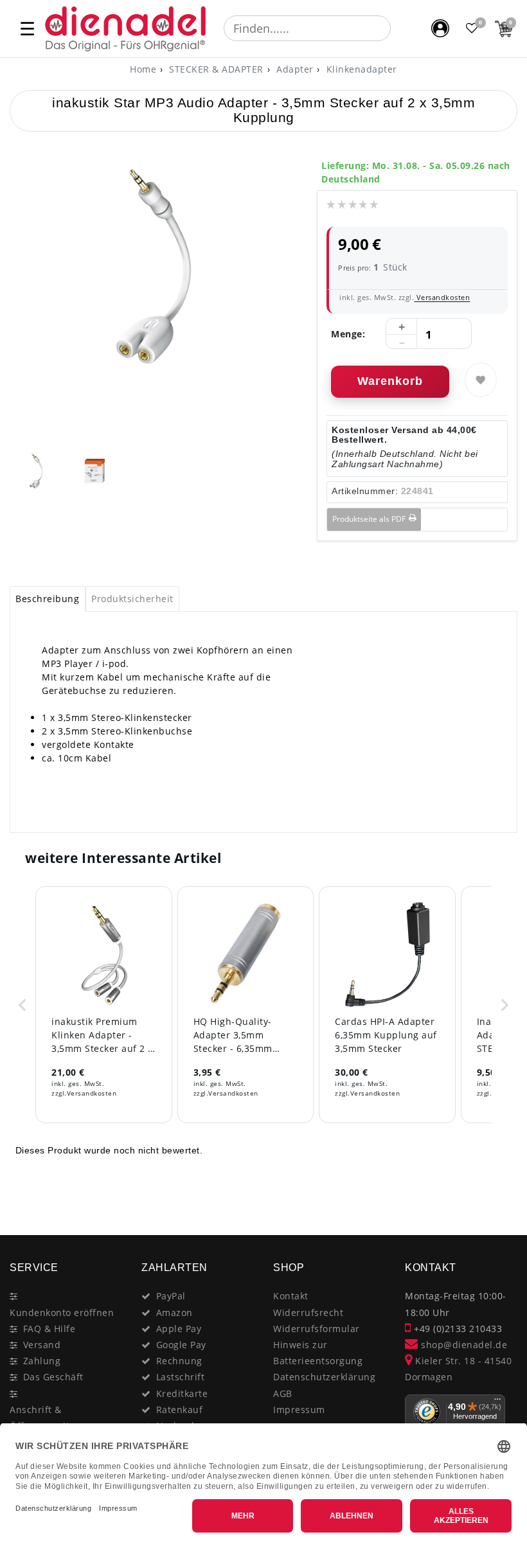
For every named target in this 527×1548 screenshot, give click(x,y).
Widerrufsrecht (308, 1312)
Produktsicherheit (132, 598)
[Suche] (400, 28)
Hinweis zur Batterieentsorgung (317, 1353)
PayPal (171, 1296)
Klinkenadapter (360, 69)
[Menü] (497, 1402)
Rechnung (179, 1361)
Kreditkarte (182, 1393)
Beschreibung (47, 598)
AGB (282, 1393)
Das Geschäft (53, 1377)
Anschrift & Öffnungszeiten (45, 1417)
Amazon (174, 1312)
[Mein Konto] (440, 28)
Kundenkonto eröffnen (62, 1312)
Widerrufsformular (316, 1328)
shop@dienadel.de (462, 1345)
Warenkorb (390, 381)
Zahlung (42, 1361)
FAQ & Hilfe (49, 1328)
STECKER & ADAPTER (215, 69)
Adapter (294, 69)
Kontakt (290, 1296)
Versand (42, 1345)
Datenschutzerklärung (324, 1377)
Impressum (299, 1409)
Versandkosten (442, 297)
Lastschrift (180, 1377)
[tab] (47, 599)
